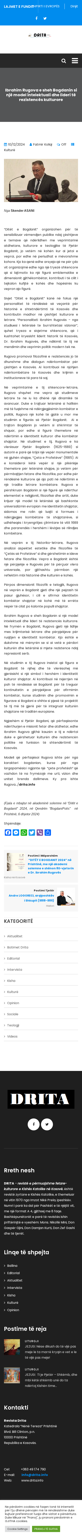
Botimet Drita (17, 947)
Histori (50, 905)
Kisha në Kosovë (14, 877)
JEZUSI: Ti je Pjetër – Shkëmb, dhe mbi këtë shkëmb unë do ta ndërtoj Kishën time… (51, 1380)
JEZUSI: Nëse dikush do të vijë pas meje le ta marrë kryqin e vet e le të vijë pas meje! (51, 1352)
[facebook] (36, 18)
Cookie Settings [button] (17, 1529)
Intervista (14, 969)
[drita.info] (41, 35)
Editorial (13, 958)
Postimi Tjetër (31, 896)
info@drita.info (34, 1475)
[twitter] (45, 18)
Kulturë (9, 150)
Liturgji (32, 1341)
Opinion (13, 1003)
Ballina (12, 1265)
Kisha (11, 980)
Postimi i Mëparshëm (51, 864)
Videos (12, 1036)
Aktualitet (14, 936)
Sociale (12, 1014)
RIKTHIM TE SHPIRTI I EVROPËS (32, 6)
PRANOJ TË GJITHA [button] (46, 1529)
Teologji (13, 1025)
